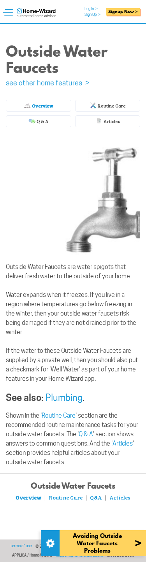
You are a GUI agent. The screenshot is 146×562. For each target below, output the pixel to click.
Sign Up (92, 14)
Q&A (96, 497)
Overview (42, 105)
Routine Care (111, 105)
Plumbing (64, 397)
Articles (111, 121)
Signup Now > (123, 12)
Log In (91, 8)
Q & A (42, 121)
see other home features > (48, 83)
